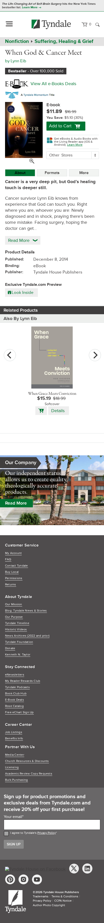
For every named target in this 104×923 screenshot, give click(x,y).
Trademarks (40, 896)
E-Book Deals (14, 700)
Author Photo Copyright (49, 905)
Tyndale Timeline (17, 623)
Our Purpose (14, 617)
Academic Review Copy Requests (28, 774)
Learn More (75, 145)
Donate (10, 648)
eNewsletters (14, 675)
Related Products (21, 310)
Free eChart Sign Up (19, 712)
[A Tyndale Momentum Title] (31, 94)
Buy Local (12, 572)
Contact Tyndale (16, 566)
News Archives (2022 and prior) (27, 636)
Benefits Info (14, 738)
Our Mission (13, 604)
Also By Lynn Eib (20, 318)
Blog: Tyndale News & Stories (26, 611)
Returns (10, 584)
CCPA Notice (63, 901)
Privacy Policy (46, 833)
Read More (16, 503)
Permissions (13, 578)
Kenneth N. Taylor (17, 655)
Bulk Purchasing (16, 780)
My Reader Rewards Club (22, 681)
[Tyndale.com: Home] (51, 24)
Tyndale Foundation (19, 642)
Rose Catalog (14, 706)
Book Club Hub (16, 693)
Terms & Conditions (64, 896)
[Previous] (10, 355)
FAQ (8, 559)
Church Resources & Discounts (27, 761)
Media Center (14, 755)
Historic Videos (16, 629)
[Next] (95, 355)
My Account (13, 553)
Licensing (12, 767)
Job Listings (13, 732)
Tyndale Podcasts (17, 687)
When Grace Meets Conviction (52, 394)
